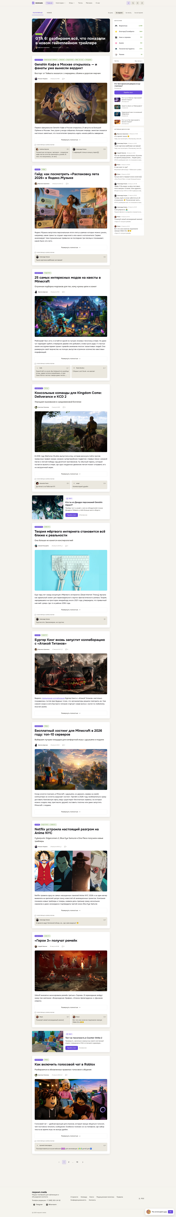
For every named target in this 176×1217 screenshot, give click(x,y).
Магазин (89, 3)
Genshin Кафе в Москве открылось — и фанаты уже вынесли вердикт (66, 66)
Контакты (92, 1200)
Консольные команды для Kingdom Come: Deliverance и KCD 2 (68, 395)
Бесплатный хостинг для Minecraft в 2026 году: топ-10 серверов (68, 733)
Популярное (37, 13)
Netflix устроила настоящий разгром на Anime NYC (67, 831)
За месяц (128, 13)
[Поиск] (133, 3)
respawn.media (39, 1192)
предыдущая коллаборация (53, 698)
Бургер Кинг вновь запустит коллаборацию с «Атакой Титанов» (70, 642)
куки (165, 1212)
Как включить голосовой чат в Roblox (65, 1064)
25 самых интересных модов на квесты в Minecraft (68, 279)
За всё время (138, 13)
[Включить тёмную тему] (138, 3)
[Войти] (142, 3)
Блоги (92, 1197)
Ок (170, 1212)
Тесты (80, 3)
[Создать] (128, 3)
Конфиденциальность (78, 1200)
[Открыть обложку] (71, 103)
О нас (98, 3)
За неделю (119, 13)
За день (110, 13)
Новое (49, 13)
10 (77, 1162)
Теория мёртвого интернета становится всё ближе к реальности (70, 533)
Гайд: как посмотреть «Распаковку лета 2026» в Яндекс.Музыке (67, 176)
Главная (49, 3)
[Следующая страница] (82, 1162)
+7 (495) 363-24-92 (53, 1200)
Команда (84, 1197)
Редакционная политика (105, 1197)
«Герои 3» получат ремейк (56, 940)
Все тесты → (138, 61)
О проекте (74, 1197)
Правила (120, 1197)
